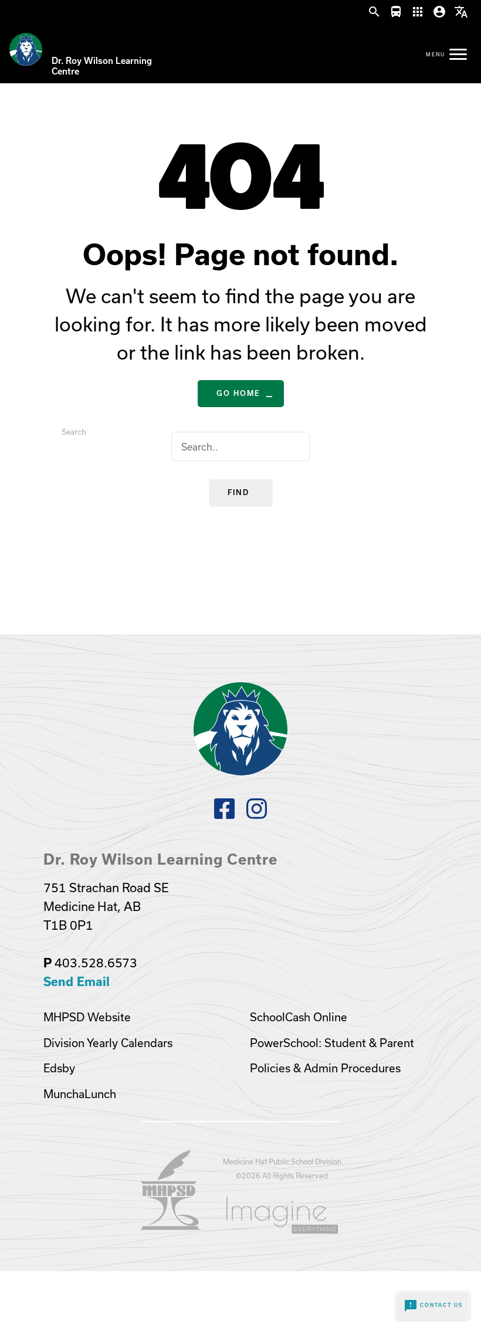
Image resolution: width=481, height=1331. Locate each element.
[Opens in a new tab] (171, 1226)
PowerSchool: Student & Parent (332, 1043)
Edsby (59, 1068)
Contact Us (433, 1306)
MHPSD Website (87, 1017)
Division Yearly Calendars (107, 1043)
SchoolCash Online (298, 1017)
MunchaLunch (79, 1094)
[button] (374, 12)
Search (74, 431)
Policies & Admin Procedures (325, 1068)
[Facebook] (224, 815)
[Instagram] (256, 815)
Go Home (238, 393)
